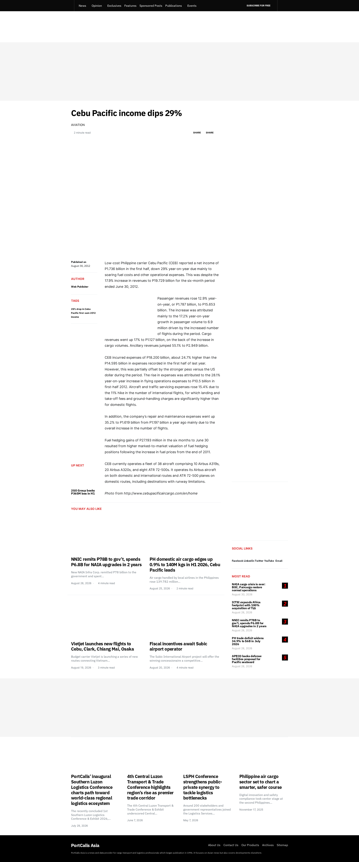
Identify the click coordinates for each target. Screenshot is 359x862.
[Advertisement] (179, 71)
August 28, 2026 (242, 612)
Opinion (97, 5)
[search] (282, 5)
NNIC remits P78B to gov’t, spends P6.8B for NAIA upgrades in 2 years (249, 623)
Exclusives (114, 5)
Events (192, 5)
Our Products (250, 845)
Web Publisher (79, 286)
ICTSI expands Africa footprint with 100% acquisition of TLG (246, 605)
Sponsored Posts (150, 5)
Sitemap (282, 845)
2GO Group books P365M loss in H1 (83, 492)
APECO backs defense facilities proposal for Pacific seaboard (246, 659)
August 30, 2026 (242, 594)
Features (130, 5)
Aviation (78, 125)
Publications (173, 5)
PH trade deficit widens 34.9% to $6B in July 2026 (248, 641)
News (82, 5)
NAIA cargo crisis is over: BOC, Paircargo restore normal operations (248, 587)
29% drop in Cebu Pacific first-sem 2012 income (83, 313)
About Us (214, 845)
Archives (268, 845)
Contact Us (230, 845)
